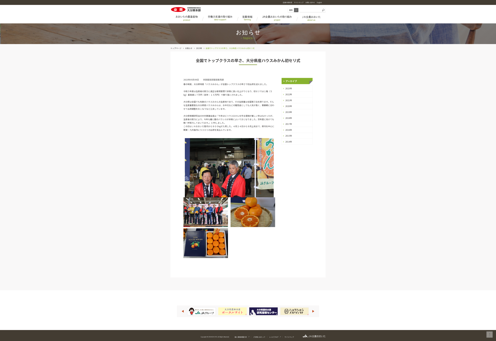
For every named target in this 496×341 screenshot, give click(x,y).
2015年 (288, 135)
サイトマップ (289, 337)
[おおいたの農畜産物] (187, 18)
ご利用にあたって (259, 337)
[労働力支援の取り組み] (220, 18)
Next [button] (313, 311)
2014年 (288, 141)
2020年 (288, 106)
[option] (201, 311)
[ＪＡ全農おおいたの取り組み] (277, 18)
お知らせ (188, 48)
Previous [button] (182, 311)
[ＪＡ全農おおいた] (311, 18)
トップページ (176, 48)
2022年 (288, 94)
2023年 (199, 48)
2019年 (288, 112)
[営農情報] (247, 18)
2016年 (288, 129)
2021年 (288, 100)
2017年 (288, 123)
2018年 (288, 118)
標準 (291, 10)
